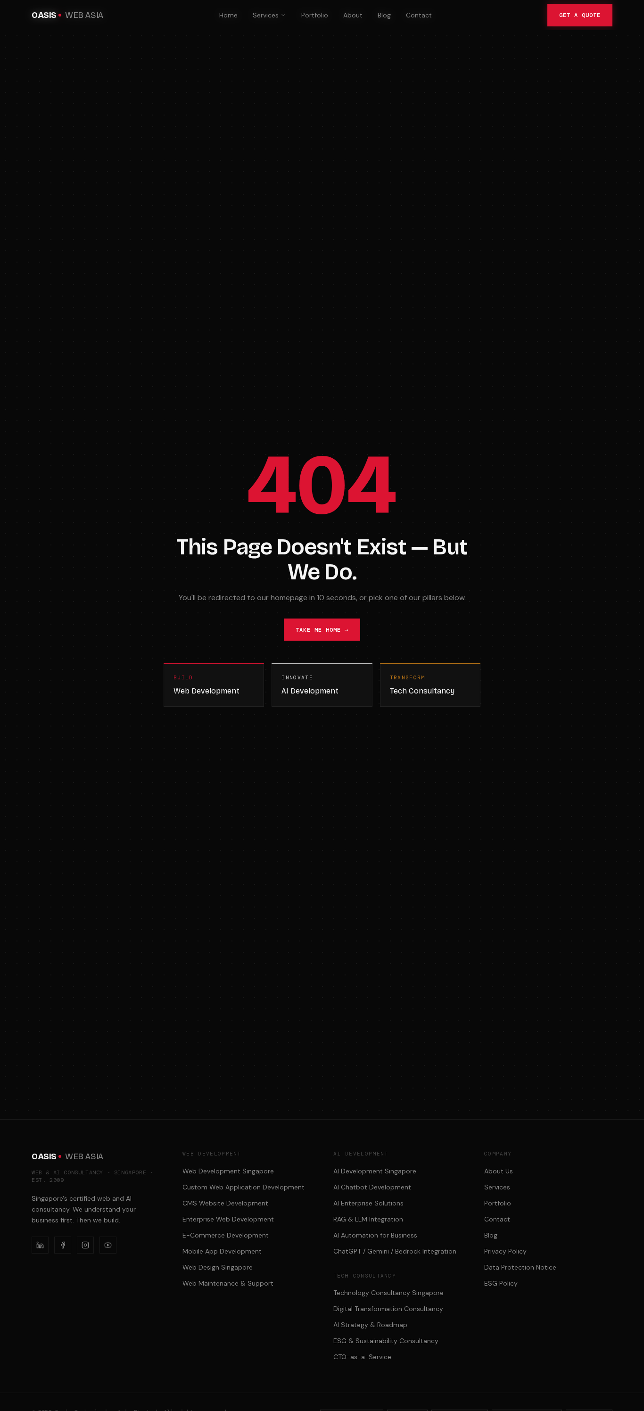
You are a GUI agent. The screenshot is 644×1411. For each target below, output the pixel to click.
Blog (384, 15)
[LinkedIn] (40, 1245)
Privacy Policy (505, 1251)
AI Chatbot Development (372, 1187)
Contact (419, 15)
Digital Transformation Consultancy (388, 1308)
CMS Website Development (225, 1203)
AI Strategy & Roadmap (370, 1324)
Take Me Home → (322, 630)
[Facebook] (62, 1245)
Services (266, 15)
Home (228, 15)
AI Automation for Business (375, 1235)
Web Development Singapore (228, 1171)
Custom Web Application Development (243, 1187)
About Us (498, 1171)
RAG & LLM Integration (368, 1219)
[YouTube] (107, 1245)
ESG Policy (501, 1283)
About (353, 15)
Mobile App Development (222, 1251)
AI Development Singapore (374, 1171)
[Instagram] (85, 1245)
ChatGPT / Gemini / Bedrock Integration (394, 1251)
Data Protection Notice (520, 1267)
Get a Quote (580, 15)
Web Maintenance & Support (227, 1283)
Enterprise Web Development (228, 1219)
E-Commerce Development (225, 1235)
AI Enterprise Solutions (368, 1203)
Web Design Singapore (217, 1267)
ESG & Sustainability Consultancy (385, 1341)
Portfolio (314, 15)
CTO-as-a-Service (362, 1357)
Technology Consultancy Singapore (388, 1292)
